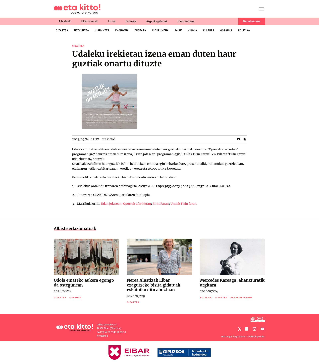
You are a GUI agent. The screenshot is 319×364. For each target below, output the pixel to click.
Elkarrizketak (89, 21)
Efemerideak (186, 21)
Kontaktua (102, 335)
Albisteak (64, 21)
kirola (192, 30)
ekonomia (122, 30)
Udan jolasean (111, 204)
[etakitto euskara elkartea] (77, 8)
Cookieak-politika (256, 336)
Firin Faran (161, 204)
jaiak (178, 30)
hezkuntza (81, 30)
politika (244, 30)
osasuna (226, 30)
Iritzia (111, 21)
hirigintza (102, 30)
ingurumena (160, 30)
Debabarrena (252, 21)
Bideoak (130, 21)
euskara (140, 30)
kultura (208, 30)
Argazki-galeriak (156, 21)
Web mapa (226, 336)
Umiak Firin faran (183, 204)
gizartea (62, 30)
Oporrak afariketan (137, 204)
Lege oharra (239, 336)
